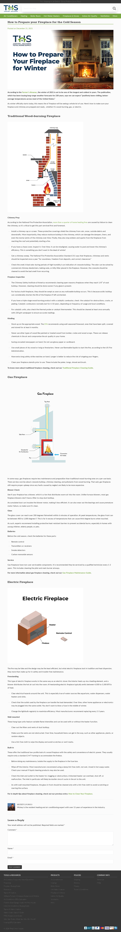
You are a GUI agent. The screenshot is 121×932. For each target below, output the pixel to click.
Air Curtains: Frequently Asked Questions (18, 880)
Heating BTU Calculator (12, 922)
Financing (7, 883)
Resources (7, 889)
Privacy (76, 886)
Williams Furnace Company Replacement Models (21, 896)
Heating (24, 16)
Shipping (77, 880)
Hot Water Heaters (52, 16)
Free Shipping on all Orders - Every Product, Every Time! (60, 1)
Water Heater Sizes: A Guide (14, 913)
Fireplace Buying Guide (12, 886)
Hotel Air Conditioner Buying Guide (16, 906)
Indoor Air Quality (89, 16)
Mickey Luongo (24, 804)
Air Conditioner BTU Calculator (15, 899)
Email (10, 858)
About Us (100, 880)
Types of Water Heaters (12, 909)
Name (11, 848)
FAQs (99, 883)
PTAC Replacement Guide (13, 916)
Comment (12, 830)
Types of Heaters (10, 893)
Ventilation (105, 16)
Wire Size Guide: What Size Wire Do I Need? (20, 919)
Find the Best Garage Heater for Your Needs (20, 903)
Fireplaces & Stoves (71, 16)
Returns (77, 883)
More (115, 16)
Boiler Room (35, 16)
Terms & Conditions (81, 889)
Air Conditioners (10, 16)
